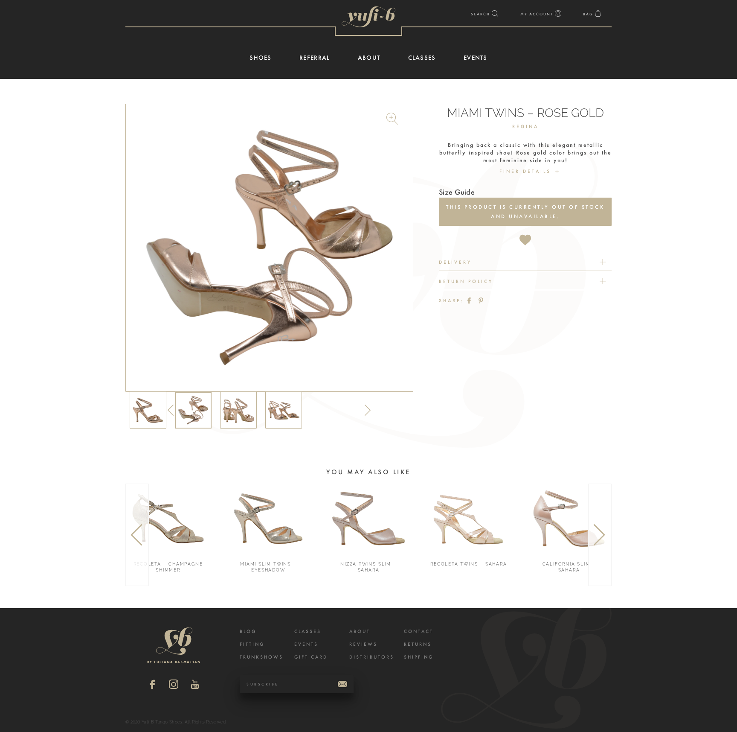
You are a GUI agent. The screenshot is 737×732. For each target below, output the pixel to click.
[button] (393, 120)
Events (306, 644)
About (359, 631)
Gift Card (311, 657)
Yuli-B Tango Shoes (368, 16)
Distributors (371, 657)
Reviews (363, 644)
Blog (248, 631)
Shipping (418, 657)
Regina (525, 126)
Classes (307, 631)
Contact (418, 631)
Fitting (252, 644)
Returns (418, 644)
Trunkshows (261, 657)
